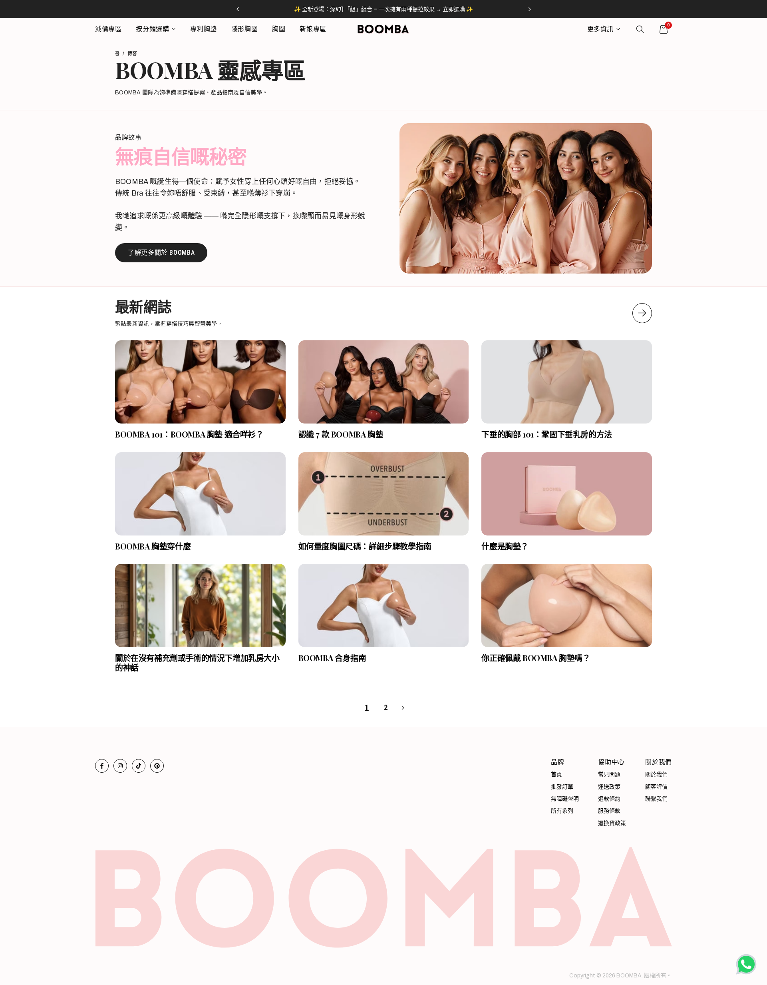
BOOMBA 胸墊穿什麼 (153, 546)
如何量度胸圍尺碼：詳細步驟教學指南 (364, 546)
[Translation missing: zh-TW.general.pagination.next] (642, 313)
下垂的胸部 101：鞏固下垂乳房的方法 (546, 434)
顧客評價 (656, 787)
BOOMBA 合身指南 (332, 657)
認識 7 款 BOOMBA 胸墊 (341, 434)
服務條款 (609, 811)
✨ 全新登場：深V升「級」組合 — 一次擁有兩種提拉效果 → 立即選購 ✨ (383, 9)
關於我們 (656, 774)
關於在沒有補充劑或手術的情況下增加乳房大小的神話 (197, 662)
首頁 (556, 774)
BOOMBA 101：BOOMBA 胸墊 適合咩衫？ (189, 434)
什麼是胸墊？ (505, 546)
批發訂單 (562, 787)
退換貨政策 (612, 823)
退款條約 (609, 799)
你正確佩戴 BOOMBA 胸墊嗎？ (535, 657)
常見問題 (609, 774)
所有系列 (562, 811)
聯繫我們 (656, 799)
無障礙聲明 (565, 799)
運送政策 (609, 787)
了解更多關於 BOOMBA (161, 252)
